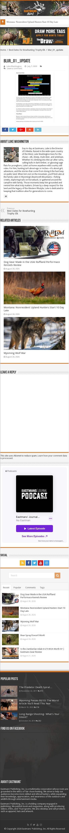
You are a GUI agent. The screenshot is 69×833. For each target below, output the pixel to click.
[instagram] (46, 563)
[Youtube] (40, 563)
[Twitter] (34, 563)
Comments (30, 587)
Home (3, 50)
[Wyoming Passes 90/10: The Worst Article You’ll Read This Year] (9, 704)
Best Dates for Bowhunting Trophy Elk (27, 50)
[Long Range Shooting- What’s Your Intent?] (9, 716)
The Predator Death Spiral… (35, 687)
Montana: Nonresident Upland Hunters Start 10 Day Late (32, 22)
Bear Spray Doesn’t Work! (32, 635)
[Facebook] (28, 563)
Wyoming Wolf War (15, 353)
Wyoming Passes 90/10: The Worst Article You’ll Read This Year (39, 702)
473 (41, 691)
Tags (42, 587)
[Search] (57, 575)
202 (39, 721)
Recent (6, 587)
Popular (17, 587)
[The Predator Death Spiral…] (9, 691)
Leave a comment (14, 68)
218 (37, 707)
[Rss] (22, 563)
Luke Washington (14, 66)
